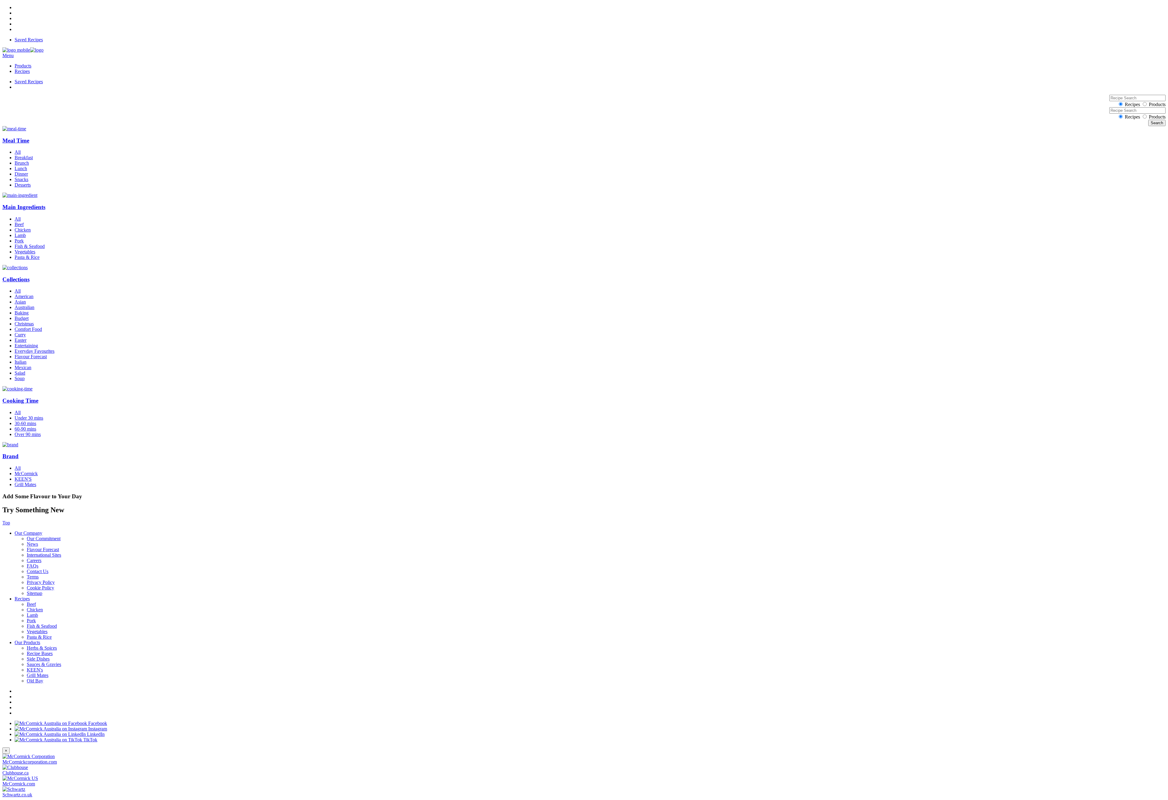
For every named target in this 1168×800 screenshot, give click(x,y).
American (24, 296)
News (32, 544)
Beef (19, 224)
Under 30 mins (29, 418)
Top (6, 522)
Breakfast (24, 157)
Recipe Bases (40, 653)
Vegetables (25, 251)
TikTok (89, 739)
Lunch (21, 168)
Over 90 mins (28, 434)
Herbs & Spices (42, 648)
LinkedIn (95, 734)
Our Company (28, 533)
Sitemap (34, 593)
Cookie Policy (40, 587)
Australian (24, 307)
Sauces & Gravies (44, 664)
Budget (22, 318)
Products (23, 65)
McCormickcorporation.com (29, 761)
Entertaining (26, 345)
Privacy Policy (41, 582)
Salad (20, 373)
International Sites (44, 555)
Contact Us (37, 571)
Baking (22, 312)
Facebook (97, 723)
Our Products (27, 642)
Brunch (22, 163)
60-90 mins (25, 428)
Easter (20, 340)
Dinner (21, 174)
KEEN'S (23, 479)
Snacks (21, 179)
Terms (33, 576)
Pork (19, 240)
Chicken (23, 229)
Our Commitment (44, 538)
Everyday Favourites (34, 351)
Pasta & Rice (27, 257)
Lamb (20, 235)
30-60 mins (25, 423)
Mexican (23, 367)
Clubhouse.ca (15, 772)
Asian (20, 301)
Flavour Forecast (31, 356)
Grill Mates (25, 484)
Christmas (24, 323)
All (18, 152)
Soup (20, 378)
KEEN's (35, 669)
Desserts (23, 184)
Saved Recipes (29, 39)
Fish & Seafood (30, 246)
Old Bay (35, 680)
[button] (584, 135)
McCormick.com (18, 783)
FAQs (32, 565)
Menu (8, 55)
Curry (20, 334)
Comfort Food (28, 329)
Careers (34, 560)
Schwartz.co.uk (17, 794)
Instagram (97, 728)
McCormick (26, 473)
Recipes (22, 71)
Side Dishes (38, 658)
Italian (20, 362)
